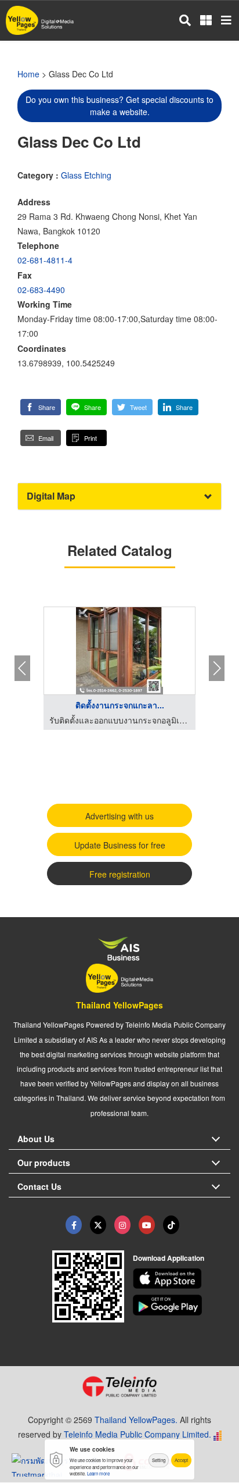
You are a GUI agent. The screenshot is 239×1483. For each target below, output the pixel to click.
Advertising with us (119, 816)
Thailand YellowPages (119, 1005)
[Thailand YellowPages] (98, 1224)
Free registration (119, 874)
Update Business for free (119, 845)
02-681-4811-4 (45, 260)
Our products (43, 1162)
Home (28, 74)
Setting (158, 1460)
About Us (36, 1139)
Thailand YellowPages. (136, 1419)
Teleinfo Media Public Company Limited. (137, 1434)
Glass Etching (86, 175)
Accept (181, 1460)
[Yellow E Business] (74, 1224)
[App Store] (182, 1278)
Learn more (98, 1473)
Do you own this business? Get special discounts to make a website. (119, 105)
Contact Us (39, 1186)
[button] (40, 407)
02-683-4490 (41, 289)
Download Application (168, 1258)
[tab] (119, 496)
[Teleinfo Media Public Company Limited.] (119, 1386)
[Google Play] (182, 1305)
